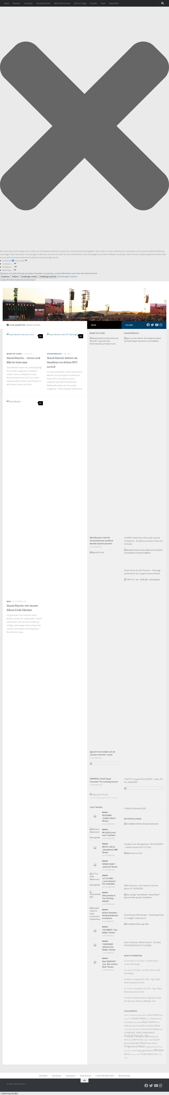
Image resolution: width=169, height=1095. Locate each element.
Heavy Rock (128, 1029)
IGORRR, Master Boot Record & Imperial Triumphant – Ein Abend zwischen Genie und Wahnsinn (143, 540)
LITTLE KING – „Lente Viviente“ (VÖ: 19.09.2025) (109, 881)
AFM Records (133, 1015)
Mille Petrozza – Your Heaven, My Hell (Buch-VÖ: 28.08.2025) (141, 887)
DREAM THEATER (149, 1022)
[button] (84, 126)
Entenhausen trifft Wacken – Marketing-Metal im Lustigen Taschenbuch (144, 916)
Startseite (43, 1075)
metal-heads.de (136, 1035)
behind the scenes (14, 354)
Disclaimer (56, 1075)
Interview (145, 1029)
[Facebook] (148, 324)
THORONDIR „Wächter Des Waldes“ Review (108, 947)
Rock (126, 1054)
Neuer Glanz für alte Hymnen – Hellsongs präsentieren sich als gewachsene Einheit (142, 572)
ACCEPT (126, 1015)
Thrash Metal (146, 1054)
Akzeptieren (5, 276)
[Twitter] (152, 324)
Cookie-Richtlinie (7, 279)
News (6, 3)
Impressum (31, 279)
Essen (158, 1022)
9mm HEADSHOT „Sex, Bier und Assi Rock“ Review (110, 964)
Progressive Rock (152, 1046)
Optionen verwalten (8, 273)
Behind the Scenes (62, 3)
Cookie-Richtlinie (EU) (105, 1075)
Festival (127, 1025)
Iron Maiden (154, 1029)
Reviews (16, 3)
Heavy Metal (153, 1025)
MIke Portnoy (138, 1039)
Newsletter (114, 3)
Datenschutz (20, 279)
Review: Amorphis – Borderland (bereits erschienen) (110, 915)
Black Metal (153, 1014)
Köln (161, 1029)
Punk (161, 1047)
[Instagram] (160, 324)
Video (160, 1054)
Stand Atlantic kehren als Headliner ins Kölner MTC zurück (62, 362)
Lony (128, 970)
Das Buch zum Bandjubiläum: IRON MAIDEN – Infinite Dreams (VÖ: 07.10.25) (143, 846)
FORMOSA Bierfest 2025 (135, 808)
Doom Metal (137, 1022)
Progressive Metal (134, 1046)
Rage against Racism (145, 1050)
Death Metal (139, 1018)
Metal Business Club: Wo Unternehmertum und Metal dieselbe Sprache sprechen (101, 540)
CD (131, 1018)
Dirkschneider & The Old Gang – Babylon (108, 898)
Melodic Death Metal (137, 1032)
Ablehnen (15, 276)
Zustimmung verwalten (9, 1093)
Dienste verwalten (25, 273)
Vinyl (125, 1058)
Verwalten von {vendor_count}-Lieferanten (52, 273)
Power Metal (151, 1043)
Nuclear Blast (138, 1043)
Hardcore (133, 1026)
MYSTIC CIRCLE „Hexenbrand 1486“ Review (110, 850)
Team (103, 3)
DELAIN (148, 1019)
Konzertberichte (43, 3)
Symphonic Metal (135, 1054)
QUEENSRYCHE (128, 1051)
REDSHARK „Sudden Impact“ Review (109, 818)
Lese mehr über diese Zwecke (84, 273)
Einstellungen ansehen (29, 276)
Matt (128, 979)
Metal (151, 1032)
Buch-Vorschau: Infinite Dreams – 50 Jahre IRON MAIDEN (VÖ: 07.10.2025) (142, 944)
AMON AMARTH (142, 1015)
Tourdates (28, 3)
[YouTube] (156, 324)
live (125, 1033)
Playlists (93, 3)
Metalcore (153, 1036)
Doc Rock (130, 961)
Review (159, 1050)
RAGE (135, 1051)
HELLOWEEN (136, 1029)
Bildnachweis (124, 1075)
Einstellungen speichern (48, 276)
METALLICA (128, 1040)
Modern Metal (148, 1040)
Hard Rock (142, 1025)
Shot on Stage (80, 3)
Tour (156, 1054)
